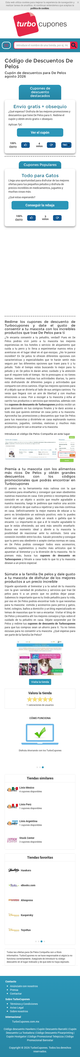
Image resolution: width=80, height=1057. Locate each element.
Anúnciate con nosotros (24, 986)
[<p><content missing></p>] (74, 45)
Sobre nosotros (19, 1011)
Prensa (14, 990)
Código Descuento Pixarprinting (54, 1032)
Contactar (16, 993)
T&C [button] (65, 144)
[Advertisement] (40, 272)
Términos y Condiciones (24, 1004)
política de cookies (40, 8)
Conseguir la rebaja (40, 205)
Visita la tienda (40, 682)
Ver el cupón (40, 132)
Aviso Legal (17, 1007)
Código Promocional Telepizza (46, 1036)
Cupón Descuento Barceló (52, 1029)
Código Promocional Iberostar (50, 1038)
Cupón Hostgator (16, 1036)
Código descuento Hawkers (20, 1029)
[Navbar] (6, 45)
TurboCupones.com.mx (25, 1021)
